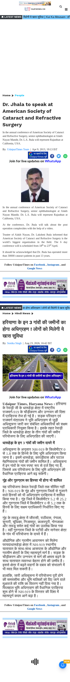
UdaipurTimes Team (18, 149)
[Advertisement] (35, 57)
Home (7, 95)
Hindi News (22, 313)
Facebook (39, 264)
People (19, 95)
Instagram (53, 264)
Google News (34, 268)
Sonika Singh (14, 343)
